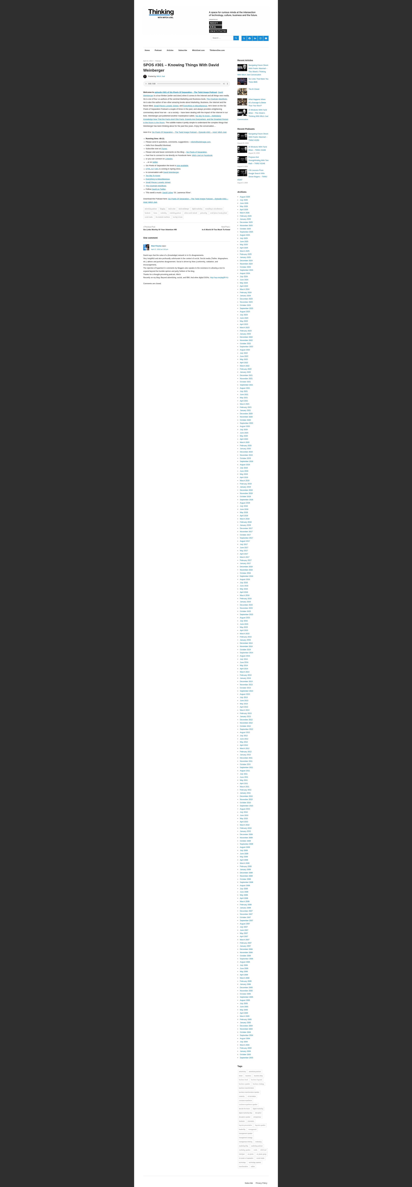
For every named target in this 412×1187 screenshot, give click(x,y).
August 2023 (245, 312)
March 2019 (244, 481)
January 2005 (245, 1023)
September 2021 (246, 385)
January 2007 (245, 946)
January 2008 (245, 908)
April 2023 (244, 324)
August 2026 (245, 197)
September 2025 (246, 232)
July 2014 (244, 659)
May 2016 (244, 589)
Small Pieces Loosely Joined (166, 106)
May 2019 (244, 474)
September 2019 (246, 461)
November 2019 (246, 455)
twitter (155, 162)
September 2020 (246, 423)
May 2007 (244, 933)
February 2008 (245, 905)
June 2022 (244, 356)
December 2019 (246, 452)
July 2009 (244, 850)
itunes (155, 213)
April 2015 (244, 630)
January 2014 (245, 678)
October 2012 (245, 726)
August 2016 (245, 579)
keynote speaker (260, 1125)
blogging (162, 209)
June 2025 (244, 241)
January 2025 (245, 257)
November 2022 (246, 340)
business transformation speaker (249, 1092)
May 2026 (244, 206)
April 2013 (244, 707)
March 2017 (244, 557)
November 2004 (246, 1029)
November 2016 (246, 570)
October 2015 (245, 611)
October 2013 (245, 688)
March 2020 (244, 442)
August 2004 (245, 1038)
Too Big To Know (153, 176)
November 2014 (246, 646)
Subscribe (182, 50)
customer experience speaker (248, 1104)
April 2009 (244, 860)
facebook (147, 213)
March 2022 (244, 366)
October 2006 (245, 956)
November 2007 (246, 914)
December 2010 (246, 796)
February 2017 (245, 560)
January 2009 (245, 869)
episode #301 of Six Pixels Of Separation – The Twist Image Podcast (186, 92)
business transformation (246, 1088)
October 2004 (245, 1032)
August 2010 (245, 809)
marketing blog (243, 1146)
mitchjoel (242, 1154)
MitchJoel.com (198, 50)
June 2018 (244, 509)
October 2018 (245, 497)
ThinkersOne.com (217, 50)
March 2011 (244, 787)
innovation (251, 1121)
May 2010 (244, 818)
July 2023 (244, 315)
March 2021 (244, 404)
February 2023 (245, 331)
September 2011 (246, 767)
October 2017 (245, 535)
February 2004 (245, 1048)
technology (242, 1162)
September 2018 (246, 500)
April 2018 (244, 516)
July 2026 (244, 200)
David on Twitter (159, 189)
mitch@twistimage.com (201, 142)
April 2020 (244, 439)
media (255, 1150)
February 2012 (245, 752)
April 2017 (244, 554)
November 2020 (246, 417)
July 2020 (244, 430)
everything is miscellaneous (214, 209)
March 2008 (244, 901)
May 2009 (244, 857)
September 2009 (246, 844)
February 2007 (245, 943)
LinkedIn (169, 159)
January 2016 (245, 602)
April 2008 (244, 898)
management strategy (245, 1137)
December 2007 (246, 911)
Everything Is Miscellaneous (195, 106)
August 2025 (245, 235)
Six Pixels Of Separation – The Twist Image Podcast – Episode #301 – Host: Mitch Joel (189, 132)
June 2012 (244, 739)
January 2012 (245, 755)
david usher (171, 209)
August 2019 (245, 465)
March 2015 (244, 634)
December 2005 (246, 987)
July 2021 (244, 391)
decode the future (244, 1109)
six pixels (251, 1154)
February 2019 (245, 484)
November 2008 (246, 876)
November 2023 (246, 302)
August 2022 (245, 350)
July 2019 (244, 468)
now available (182, 166)
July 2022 (244, 353)
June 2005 (244, 1007)
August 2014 (245, 656)
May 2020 (244, 436)
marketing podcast (175, 213)
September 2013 (246, 691)
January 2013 (245, 716)
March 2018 (244, 519)
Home (147, 50)
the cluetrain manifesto (163, 217)
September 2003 (246, 1058)
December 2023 (246, 299)
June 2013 (244, 701)
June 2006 (244, 968)
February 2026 (245, 216)
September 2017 (246, 538)
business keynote (256, 1080)
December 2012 (246, 720)
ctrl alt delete (252, 1096)
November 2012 (246, 723)
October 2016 (245, 573)
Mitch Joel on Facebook (202, 155)
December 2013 (246, 681)
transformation (243, 1166)
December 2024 (246, 261)
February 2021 (245, 407)
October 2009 (245, 841)
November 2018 (246, 493)
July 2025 (244, 238)
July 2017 (244, 544)
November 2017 (246, 532)
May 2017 (244, 551)
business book (243, 1080)
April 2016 (244, 592)
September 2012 (246, 729)
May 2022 (244, 359)
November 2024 (246, 264)
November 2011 (246, 761)
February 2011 (245, 790)
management (252, 1129)
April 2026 (244, 210)
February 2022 (245, 369)
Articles (170, 50)
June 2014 (244, 662)
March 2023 (244, 328)
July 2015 (244, 621)
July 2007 (244, 927)
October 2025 (245, 229)
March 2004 (244, 1045)
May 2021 (244, 398)
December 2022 (246, 337)
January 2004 (245, 1051)
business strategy (258, 1084)
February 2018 (245, 522)
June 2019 (244, 471)
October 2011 (245, 764)
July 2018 (244, 506)
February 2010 (245, 828)
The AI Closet (253, 89)
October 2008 (245, 879)
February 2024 (245, 292)
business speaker (244, 1084)
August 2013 (245, 694)
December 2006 (246, 949)
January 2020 (245, 449)
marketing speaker (244, 1150)
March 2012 (244, 748)
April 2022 (244, 363)
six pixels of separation (246, 1158)
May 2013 (244, 704)
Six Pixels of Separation (196, 152)
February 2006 (245, 981)
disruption (258, 1113)
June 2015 (244, 624)
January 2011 (245, 793)
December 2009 (246, 834)
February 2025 (245, 254)
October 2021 (245, 382)
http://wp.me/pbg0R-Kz (219, 277)
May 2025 (244, 245)
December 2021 (246, 375)
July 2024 (244, 277)
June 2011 (244, 777)
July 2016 (244, 583)
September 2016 (246, 576)
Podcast (158, 50)
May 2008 (244, 895)
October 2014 (245, 650)
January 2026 (245, 219)
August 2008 (245, 885)
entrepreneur (257, 1117)
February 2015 (245, 637)
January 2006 (245, 984)
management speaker (245, 1133)
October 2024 (245, 267)
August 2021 (245, 388)
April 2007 (244, 936)
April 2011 (244, 783)
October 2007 (245, 917)
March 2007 (244, 940)
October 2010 (245, 803)
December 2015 (246, 605)
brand (240, 1076)
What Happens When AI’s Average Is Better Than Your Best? (257, 102)
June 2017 (244, 548)
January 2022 (245, 372)
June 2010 (244, 815)
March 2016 (244, 595)
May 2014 (244, 665)
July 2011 (244, 774)
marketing (163, 213)
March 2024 (244, 289)
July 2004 (244, 1042)
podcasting (203, 213)
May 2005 (244, 1010)
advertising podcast (151, 209)
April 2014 (244, 669)
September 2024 (246, 270)
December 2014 (246, 643)
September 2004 (246, 1035)
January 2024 (245, 296)
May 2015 (244, 627)
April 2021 (244, 401)
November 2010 (246, 799)
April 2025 (244, 248)
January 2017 (245, 563)
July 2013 (244, 697)
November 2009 (246, 838)
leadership (242, 1129)
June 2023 (244, 318)
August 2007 (245, 924)
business (248, 1076)
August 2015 (245, 618)
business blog (258, 1076)
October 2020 (245, 420)
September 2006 (246, 959)
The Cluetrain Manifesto (217, 99)
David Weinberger (171, 172)
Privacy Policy (261, 1183)
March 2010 (244, 825)
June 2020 (244, 433)
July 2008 (244, 889)
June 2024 (244, 280)
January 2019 (245, 487)
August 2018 (245, 503)
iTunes (164, 149)
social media (149, 217)
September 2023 (246, 308)
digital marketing (197, 209)
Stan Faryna (156, 246)
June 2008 (244, 892)
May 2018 (244, 512)
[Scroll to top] (408, 1183)
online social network (190, 213)
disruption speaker (244, 1117)
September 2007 (246, 921)
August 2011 (245, 771)
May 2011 (244, 780)
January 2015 (245, 640)
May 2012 (244, 742)
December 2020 (246, 414)
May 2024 (244, 283)
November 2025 (246, 226)
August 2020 (245, 426)
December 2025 (246, 222)
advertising (242, 1071)
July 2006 (244, 965)
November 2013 (246, 685)
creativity (242, 1096)
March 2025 (244, 251)
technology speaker (255, 1162)
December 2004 (246, 1026)
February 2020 (245, 446)
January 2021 (245, 410)
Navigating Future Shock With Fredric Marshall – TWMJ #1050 (258, 137)
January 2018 (245, 525)
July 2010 (244, 812)
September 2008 (246, 882)
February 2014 (245, 675)
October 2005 (245, 994)
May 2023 (244, 321)
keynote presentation (245, 1125)
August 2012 (245, 732)
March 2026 (244, 213)
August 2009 (245, 847)
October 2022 (245, 344)
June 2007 (244, 930)
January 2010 (245, 831)
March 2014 (244, 672)
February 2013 (245, 713)
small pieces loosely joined (218, 213)
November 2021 (246, 379)
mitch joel (263, 1150)
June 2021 (244, 395)
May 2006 (244, 972)
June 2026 (244, 203)
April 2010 (244, 822)
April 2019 (244, 477)
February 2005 (245, 1019)
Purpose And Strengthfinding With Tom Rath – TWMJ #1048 (258, 160)
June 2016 (244, 586)
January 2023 (245, 334)
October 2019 (245, 458)
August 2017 (245, 541)
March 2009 (244, 863)
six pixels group (261, 1154)
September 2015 (246, 614)
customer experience (245, 1100)
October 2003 (245, 1054)
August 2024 (245, 273)
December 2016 (246, 567)
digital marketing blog (245, 1113)
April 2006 (244, 975)
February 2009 (245, 866)
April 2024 (244, 286)
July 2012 (244, 736)
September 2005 (246, 997)
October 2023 (245, 305)
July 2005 (244, 1003)
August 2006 (245, 962)
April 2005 (244, 1013)
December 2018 (246, 490)
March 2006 (244, 978)
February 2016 (245, 599)
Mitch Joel (161, 76)
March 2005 (244, 1016)
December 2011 (246, 758)
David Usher (167, 193)
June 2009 (244, 854)
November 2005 (246, 991)
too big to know (177, 217)
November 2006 (246, 952)
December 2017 (246, 528)
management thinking (245, 1142)
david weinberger (184, 209)
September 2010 (246, 806)
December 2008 (246, 873)
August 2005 (245, 1000)
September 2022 (246, 347)
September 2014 (246, 653)
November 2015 (246, 608)
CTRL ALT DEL (152, 169)
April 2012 (244, 745)
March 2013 (244, 710)
